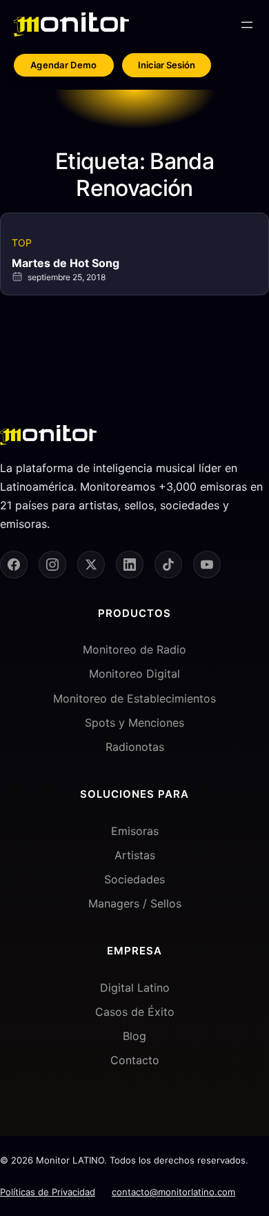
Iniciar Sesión (166, 64)
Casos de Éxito (135, 1012)
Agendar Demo (63, 64)
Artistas (134, 855)
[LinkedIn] (129, 564)
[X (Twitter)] (91, 564)
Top (22, 242)
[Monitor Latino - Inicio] (71, 24)
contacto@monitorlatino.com (173, 1191)
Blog (134, 1036)
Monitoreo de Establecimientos (134, 698)
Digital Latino (135, 987)
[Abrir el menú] (247, 25)
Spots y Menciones (134, 722)
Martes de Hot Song (65, 263)
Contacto (134, 1060)
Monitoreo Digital (134, 673)
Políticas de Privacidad (47, 1191)
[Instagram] (52, 564)
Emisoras (135, 831)
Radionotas (135, 747)
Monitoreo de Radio (134, 649)
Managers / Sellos (134, 903)
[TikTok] (168, 564)
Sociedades (134, 879)
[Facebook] (14, 564)
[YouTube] (207, 564)
